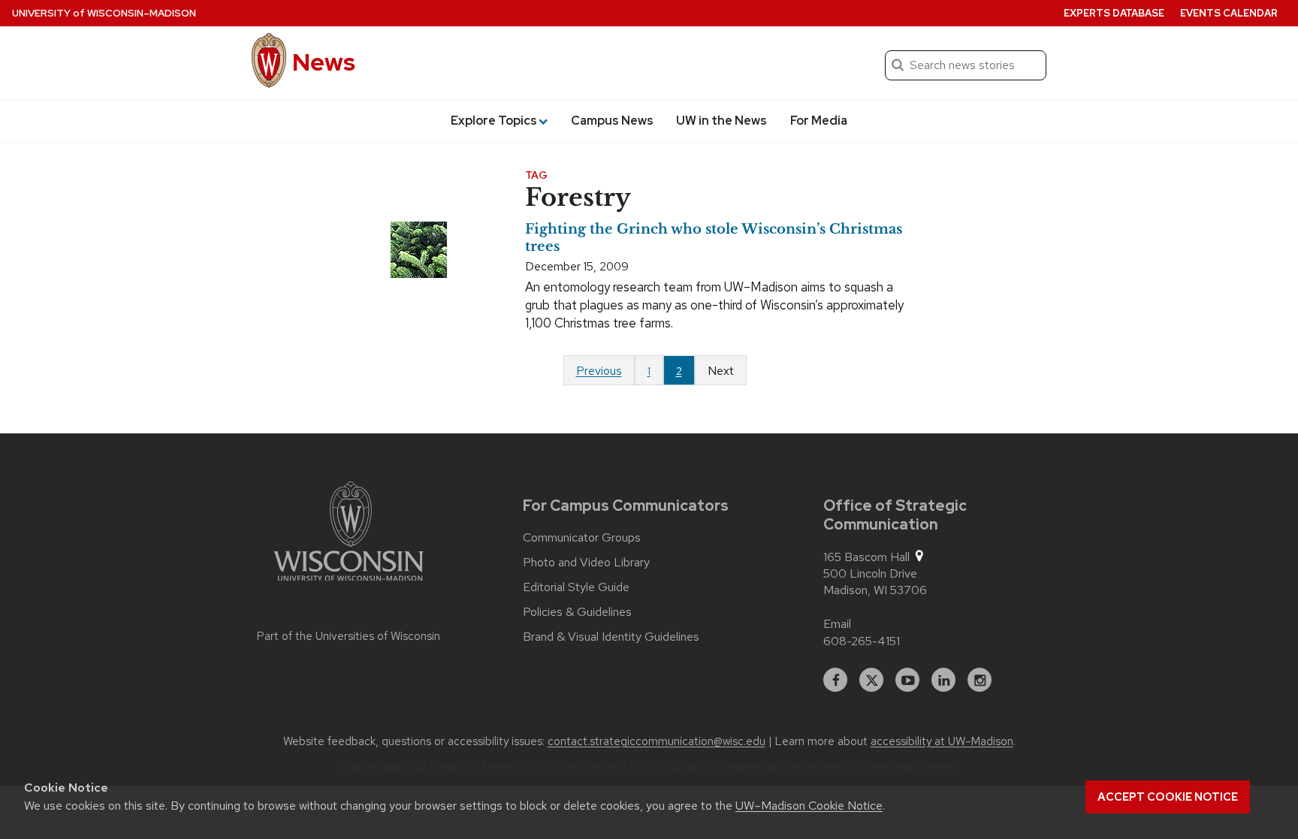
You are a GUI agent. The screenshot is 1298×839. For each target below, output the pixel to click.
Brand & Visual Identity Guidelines (611, 636)
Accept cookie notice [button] (1167, 796)
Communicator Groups (582, 537)
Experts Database (1114, 13)
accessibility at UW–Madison (942, 741)
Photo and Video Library (586, 562)
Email (837, 624)
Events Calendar (1229, 13)
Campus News (612, 120)
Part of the (348, 636)
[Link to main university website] (348, 534)
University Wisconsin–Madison (104, 13)
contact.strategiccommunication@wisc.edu (656, 741)
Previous (599, 371)
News (323, 62)
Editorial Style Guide (576, 587)
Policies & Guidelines (577, 612)
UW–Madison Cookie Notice (809, 805)
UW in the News (721, 120)
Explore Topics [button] (494, 120)
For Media (818, 120)
